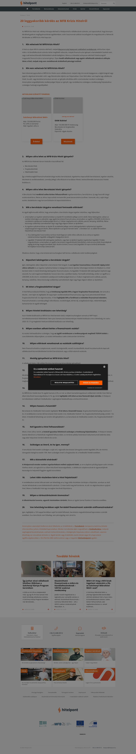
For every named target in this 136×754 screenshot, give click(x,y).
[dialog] (68, 377)
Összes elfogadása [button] (91, 383)
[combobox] (104, 367)
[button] (65, 382)
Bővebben (37, 377)
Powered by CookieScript (94, 388)
